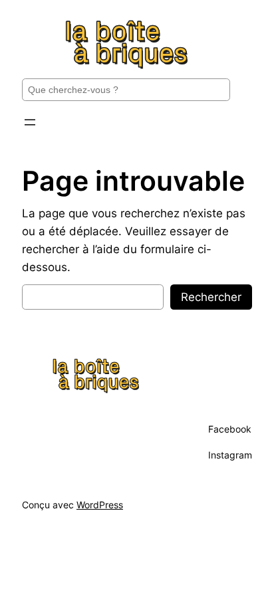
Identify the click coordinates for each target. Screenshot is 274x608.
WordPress (99, 504)
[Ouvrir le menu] (30, 122)
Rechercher (211, 297)
